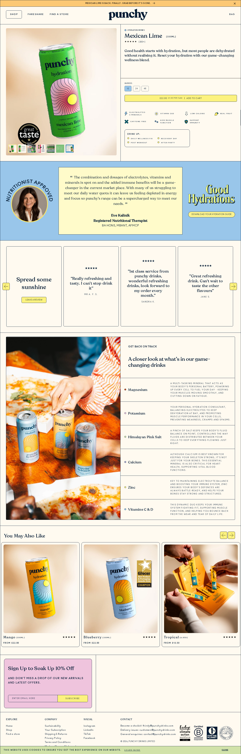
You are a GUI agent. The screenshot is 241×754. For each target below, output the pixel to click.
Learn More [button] (132, 750)
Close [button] (225, 750)
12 (128, 89)
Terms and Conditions (57, 742)
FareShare (36, 14)
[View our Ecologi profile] (185, 733)
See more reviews (91, 303)
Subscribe (72, 699)
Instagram (89, 726)
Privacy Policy (53, 738)
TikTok (87, 734)
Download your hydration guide (212, 214)
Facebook (89, 738)
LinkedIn (89, 730)
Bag (232, 15)
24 (136, 89)
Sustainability (53, 726)
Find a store (59, 14)
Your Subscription (55, 730)
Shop (14, 14)
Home (9, 726)
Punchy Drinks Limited (142, 741)
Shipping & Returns (56, 734)
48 (145, 89)
